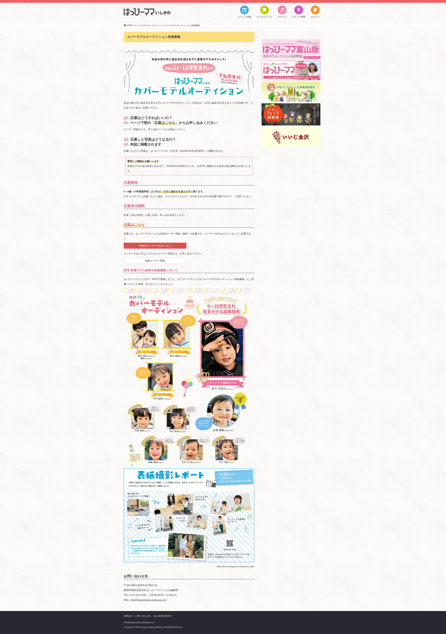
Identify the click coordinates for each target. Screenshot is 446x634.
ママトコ (282, 17)
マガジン (315, 17)
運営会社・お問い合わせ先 (137, 616)
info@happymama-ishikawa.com (139, 622)
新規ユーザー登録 (155, 260)
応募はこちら (165, 123)
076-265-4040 (138, 595)
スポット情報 (298, 17)
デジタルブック (264, 17)
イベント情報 (244, 17)
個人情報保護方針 (163, 616)
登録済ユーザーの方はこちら (155, 245)
